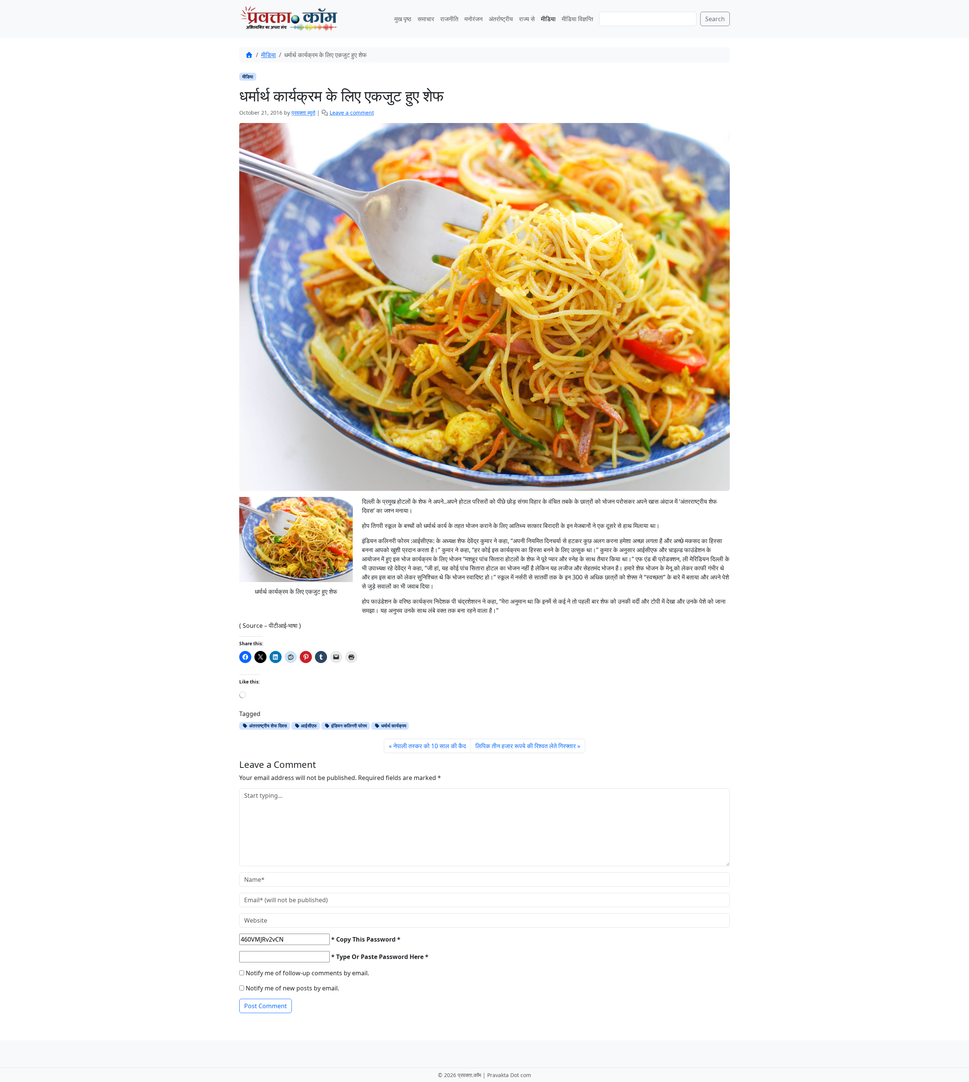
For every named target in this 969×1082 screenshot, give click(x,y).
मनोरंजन (473, 19)
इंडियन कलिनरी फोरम (348, 725)
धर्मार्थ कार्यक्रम (393, 725)
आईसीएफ (308, 725)
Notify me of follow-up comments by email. (307, 973)
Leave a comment (352, 112)
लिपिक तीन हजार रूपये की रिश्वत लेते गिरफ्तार (525, 746)
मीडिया (548, 19)
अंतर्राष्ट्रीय (501, 19)
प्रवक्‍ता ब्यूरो (303, 112)
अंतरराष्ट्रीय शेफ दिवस (267, 725)
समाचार (426, 19)
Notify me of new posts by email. (292, 988)
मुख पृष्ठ (402, 19)
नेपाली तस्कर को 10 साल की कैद (429, 746)
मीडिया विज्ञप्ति (577, 19)
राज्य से (527, 19)
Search (715, 19)
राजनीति (449, 19)
